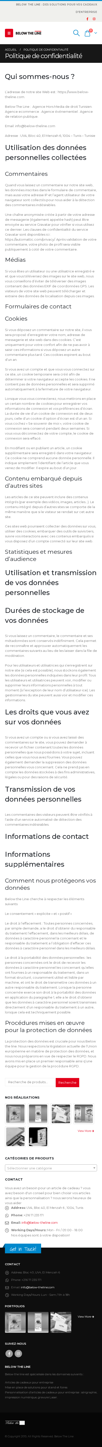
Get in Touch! (23, 1249)
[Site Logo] (28, 33)
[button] (9, 33)
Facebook (9, 1353)
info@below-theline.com (40, 1222)
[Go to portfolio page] (15, 1113)
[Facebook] (87, 19)
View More (85, 1131)
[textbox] (51, 1168)
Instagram (18, 1353)
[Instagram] (94, 19)
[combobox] (51, 1167)
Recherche (67, 1082)
